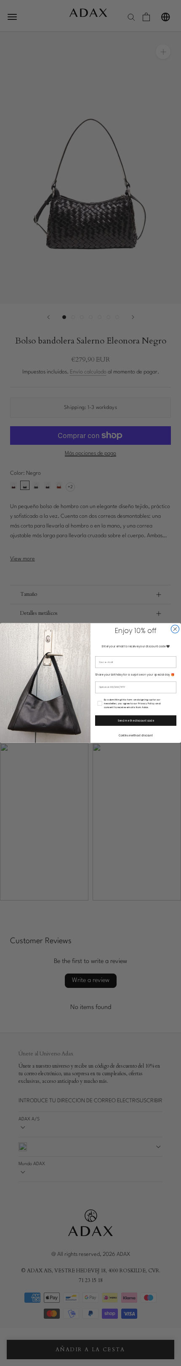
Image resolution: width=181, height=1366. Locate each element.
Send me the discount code (136, 720)
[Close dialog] (175, 629)
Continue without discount (136, 735)
